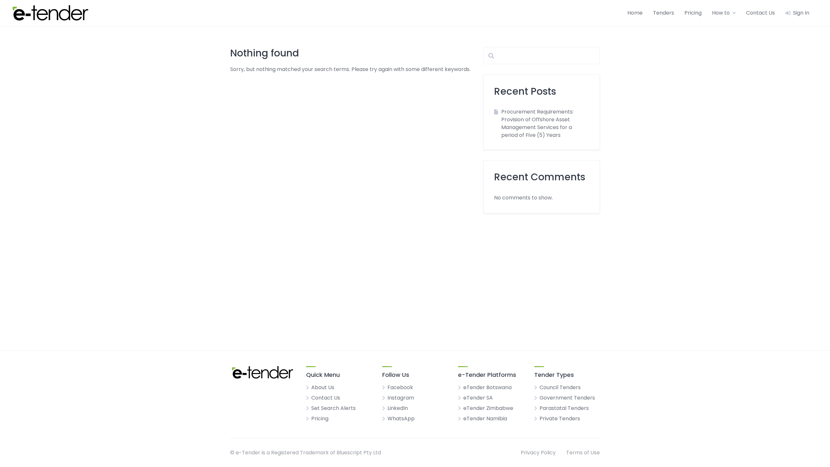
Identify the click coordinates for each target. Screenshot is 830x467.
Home (635, 13)
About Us (322, 387)
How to (721, 13)
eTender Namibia (485, 418)
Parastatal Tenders (564, 408)
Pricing (693, 13)
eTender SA (478, 397)
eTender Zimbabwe (488, 408)
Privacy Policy (538, 452)
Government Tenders (567, 397)
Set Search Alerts (333, 408)
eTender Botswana (487, 387)
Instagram (400, 397)
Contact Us (760, 13)
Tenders (663, 13)
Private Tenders (560, 418)
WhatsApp (401, 418)
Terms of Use (583, 452)
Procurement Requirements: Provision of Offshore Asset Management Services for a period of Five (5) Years (537, 123)
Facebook (400, 387)
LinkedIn (397, 408)
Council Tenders (560, 387)
